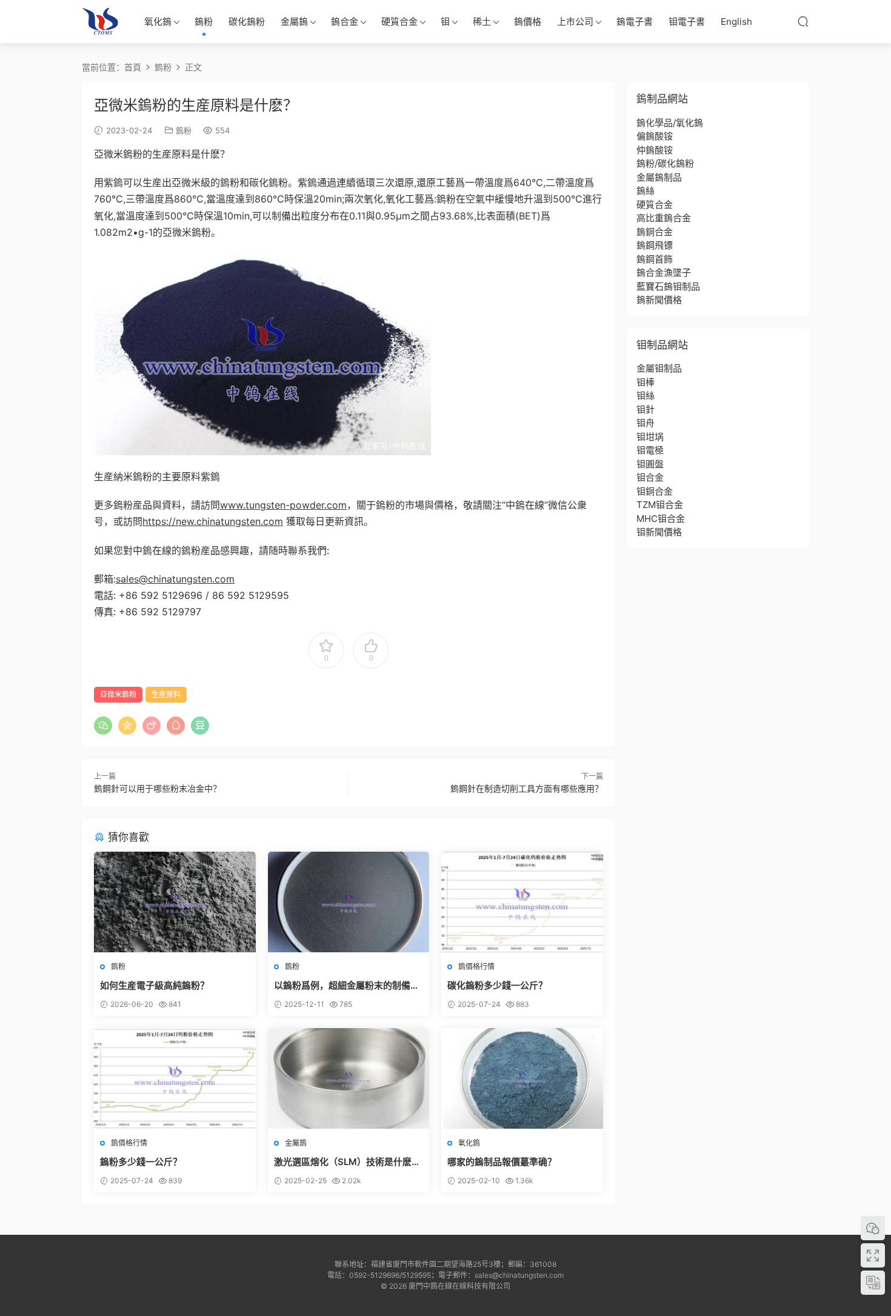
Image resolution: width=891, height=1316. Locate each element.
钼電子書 (687, 21)
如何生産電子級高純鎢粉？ (154, 985)
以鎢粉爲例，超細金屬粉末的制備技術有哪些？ (346, 986)
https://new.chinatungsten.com (212, 521)
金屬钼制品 (659, 368)
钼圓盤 (650, 464)
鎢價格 (527, 21)
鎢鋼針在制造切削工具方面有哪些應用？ (526, 788)
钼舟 (645, 423)
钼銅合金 (654, 491)
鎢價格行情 (476, 966)
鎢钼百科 (100, 21)
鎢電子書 (634, 21)
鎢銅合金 (654, 232)
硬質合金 (399, 21)
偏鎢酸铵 (654, 136)
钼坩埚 (650, 437)
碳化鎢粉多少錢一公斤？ (497, 985)
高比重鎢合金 (663, 218)
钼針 (645, 409)
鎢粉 (204, 21)
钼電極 (650, 450)
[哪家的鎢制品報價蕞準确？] (522, 1078)
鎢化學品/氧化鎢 (669, 123)
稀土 (482, 21)
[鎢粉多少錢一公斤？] (175, 1078)
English (736, 21)
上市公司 (575, 21)
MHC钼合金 (660, 518)
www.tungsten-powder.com (283, 505)
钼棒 (645, 382)
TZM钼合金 (659, 504)
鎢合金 (344, 21)
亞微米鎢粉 (118, 694)
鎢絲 (645, 190)
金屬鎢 (294, 21)
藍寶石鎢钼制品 (668, 286)
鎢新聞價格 (659, 300)
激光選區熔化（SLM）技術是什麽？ (347, 1162)
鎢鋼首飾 (654, 259)
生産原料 (166, 694)
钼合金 (650, 477)
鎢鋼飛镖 (654, 245)
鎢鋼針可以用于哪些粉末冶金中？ (157, 788)
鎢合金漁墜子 (663, 272)
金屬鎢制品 (659, 177)
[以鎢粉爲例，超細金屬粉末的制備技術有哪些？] (349, 902)
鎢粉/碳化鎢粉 (665, 163)
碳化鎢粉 (247, 21)
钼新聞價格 (659, 532)
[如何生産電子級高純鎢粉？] (175, 902)
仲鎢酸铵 (654, 150)
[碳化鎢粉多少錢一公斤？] (522, 902)
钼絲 (645, 395)
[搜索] (803, 21)
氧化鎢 (158, 21)
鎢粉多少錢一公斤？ (141, 1161)
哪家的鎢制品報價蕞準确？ (501, 1161)
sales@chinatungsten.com (175, 579)
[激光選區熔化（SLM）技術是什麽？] (349, 1078)
